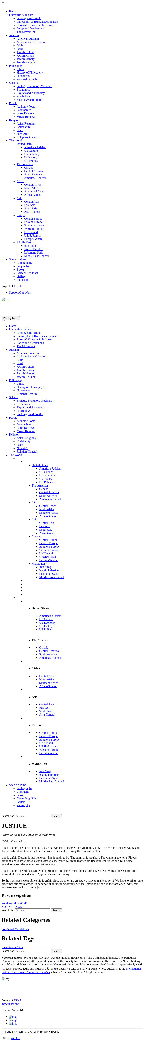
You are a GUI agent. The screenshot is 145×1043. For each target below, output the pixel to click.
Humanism (23, 390)
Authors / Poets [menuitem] (26, 106)
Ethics (20, 383)
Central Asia (46, 522)
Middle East (39, 563)
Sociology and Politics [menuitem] (30, 99)
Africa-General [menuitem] (33, 194)
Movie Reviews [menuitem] (26, 116)
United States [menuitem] (24, 143)
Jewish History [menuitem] (25, 55)
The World (15, 455)
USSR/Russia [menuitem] (32, 235)
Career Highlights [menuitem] (27, 272)
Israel (20, 363)
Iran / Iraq (45, 567)
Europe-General (48, 560)
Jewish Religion (26, 376)
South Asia (45, 529)
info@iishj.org (10, 1003)
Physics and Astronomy (31, 407)
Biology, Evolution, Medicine (34, 400)
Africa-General (48, 516)
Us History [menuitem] (30, 157)
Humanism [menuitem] (23, 76)
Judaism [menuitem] (14, 35)
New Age (22, 448)
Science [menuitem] (13, 82)
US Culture (46, 471)
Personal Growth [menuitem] (27, 79)
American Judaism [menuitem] (28, 38)
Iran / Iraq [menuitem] (30, 245)
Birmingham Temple (29, 332)
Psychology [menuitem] (24, 96)
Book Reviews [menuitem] (25, 113)
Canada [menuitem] (28, 167)
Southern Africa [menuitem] (33, 191)
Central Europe (48, 539)
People (13, 417)
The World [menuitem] (15, 140)
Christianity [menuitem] (23, 126)
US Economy (47, 622)
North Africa (46, 509)
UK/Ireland (46, 553)
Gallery (21, 801)
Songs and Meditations (30, 342)
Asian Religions (26, 438)
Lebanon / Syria (48, 573)
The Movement (26, 346)
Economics (23, 404)
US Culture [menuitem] (31, 150)
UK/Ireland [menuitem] (31, 232)
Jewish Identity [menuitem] (26, 59)
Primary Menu (10, 318)
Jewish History (25, 370)
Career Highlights (27, 798)
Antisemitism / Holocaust (32, 356)
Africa (35, 502)
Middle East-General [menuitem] (36, 255)
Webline (15, 1038)
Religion (14, 434)
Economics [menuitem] (23, 89)
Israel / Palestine (49, 570)
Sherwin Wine (17, 784)
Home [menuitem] (12, 11)
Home (12, 325)
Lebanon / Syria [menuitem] (33, 252)
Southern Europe (49, 546)
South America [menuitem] (33, 174)
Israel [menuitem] (20, 48)
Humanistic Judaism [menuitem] (21, 14)
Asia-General (47, 533)
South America (48, 495)
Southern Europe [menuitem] (34, 225)
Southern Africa (48, 512)
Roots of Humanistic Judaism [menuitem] (34, 25)
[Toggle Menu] (3, 320)
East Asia (44, 526)
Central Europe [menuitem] (33, 218)
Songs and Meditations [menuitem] (30, 28)
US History (46, 626)
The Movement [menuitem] (26, 31)
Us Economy (47, 475)
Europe (36, 536)
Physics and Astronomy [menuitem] (31, 93)
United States (40, 465)
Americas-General (50, 499)
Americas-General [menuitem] (35, 177)
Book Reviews (25, 427)
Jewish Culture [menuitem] (25, 52)
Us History (45, 478)
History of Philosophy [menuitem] (30, 72)
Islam (20, 444)
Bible (20, 359)
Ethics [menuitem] (20, 69)
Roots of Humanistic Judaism (34, 339)
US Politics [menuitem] (31, 160)
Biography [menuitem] (23, 266)
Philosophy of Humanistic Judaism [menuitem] (37, 21)
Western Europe (48, 550)
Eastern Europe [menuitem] (33, 222)
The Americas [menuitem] (25, 164)
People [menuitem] (13, 103)
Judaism (14, 349)
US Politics (46, 482)
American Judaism (28, 353)
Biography (23, 791)
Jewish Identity (26, 373)
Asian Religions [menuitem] (26, 123)
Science (13, 397)
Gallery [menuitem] (21, 276)
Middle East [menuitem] (24, 242)
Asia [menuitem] (19, 198)
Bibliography (24, 788)
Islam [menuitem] (20, 130)
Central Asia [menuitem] (31, 201)
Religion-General (27, 451)
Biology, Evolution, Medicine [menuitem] (34, 86)
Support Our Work (20, 292)
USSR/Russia (47, 556)
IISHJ (17, 1000)
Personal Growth (27, 393)
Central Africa (47, 505)
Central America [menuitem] (34, 171)
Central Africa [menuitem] (32, 184)
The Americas (40, 485)
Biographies (24, 424)
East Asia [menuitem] (29, 205)
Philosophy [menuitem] (15, 65)
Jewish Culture (25, 366)
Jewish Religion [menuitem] (26, 62)
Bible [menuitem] (20, 45)
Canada (43, 488)
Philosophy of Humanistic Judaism (37, 336)
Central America (49, 492)
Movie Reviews (26, 431)
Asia (34, 519)
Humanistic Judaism (21, 329)
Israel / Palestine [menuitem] (33, 249)
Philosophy (15, 380)
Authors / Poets (26, 421)
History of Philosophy (30, 387)
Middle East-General (51, 577)
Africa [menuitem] (20, 181)
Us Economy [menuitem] (32, 154)
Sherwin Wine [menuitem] (17, 259)
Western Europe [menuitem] (33, 228)
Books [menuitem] (20, 269)
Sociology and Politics (30, 414)
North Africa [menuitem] (31, 188)
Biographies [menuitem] (24, 109)
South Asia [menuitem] (30, 208)
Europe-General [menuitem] (33, 239)
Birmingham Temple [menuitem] (29, 18)
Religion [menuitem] (14, 120)
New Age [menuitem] (22, 133)
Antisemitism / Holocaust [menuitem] (32, 42)
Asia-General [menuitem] (32, 211)
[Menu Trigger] (3, 2)
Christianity (23, 441)
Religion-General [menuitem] (27, 137)
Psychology (24, 410)
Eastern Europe (48, 543)
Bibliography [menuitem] (24, 262)
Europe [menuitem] (21, 215)
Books (20, 795)
